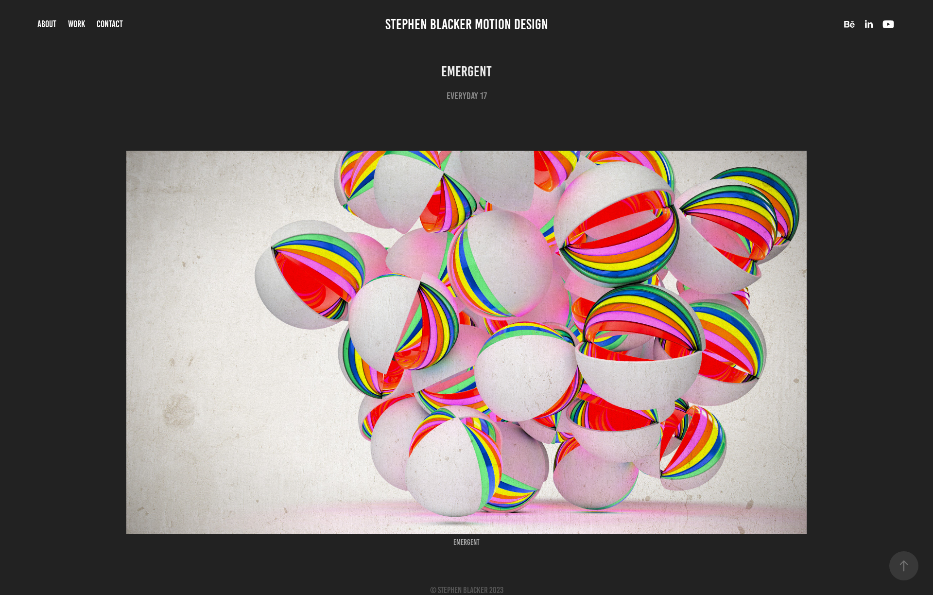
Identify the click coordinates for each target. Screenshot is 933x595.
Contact (110, 24)
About (46, 24)
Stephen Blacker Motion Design (466, 24)
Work (76, 24)
